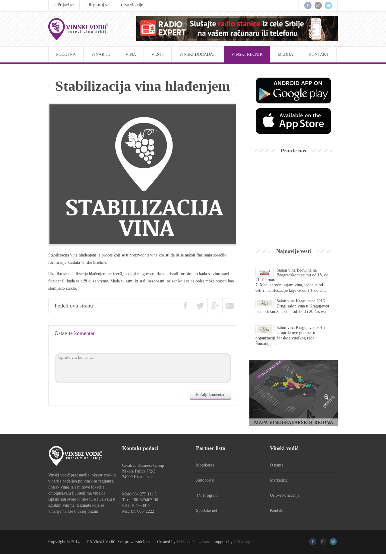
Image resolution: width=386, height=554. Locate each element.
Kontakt (318, 54)
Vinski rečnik (247, 54)
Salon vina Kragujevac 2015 (301, 327)
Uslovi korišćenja (284, 495)
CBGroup (242, 542)
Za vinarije (133, 4)
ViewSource (203, 542)
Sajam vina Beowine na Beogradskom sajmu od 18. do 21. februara (291, 275)
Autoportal (205, 480)
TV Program (207, 495)
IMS (180, 542)
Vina (130, 54)
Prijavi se (66, 4)
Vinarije (100, 54)
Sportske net (206, 510)
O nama (276, 465)
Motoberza (205, 465)
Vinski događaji (197, 54)
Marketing (278, 480)
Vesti (157, 54)
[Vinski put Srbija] (86, 29)
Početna (66, 54)
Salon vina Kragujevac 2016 (301, 301)
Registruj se (99, 4)
